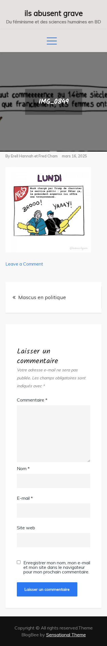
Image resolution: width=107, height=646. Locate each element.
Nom (23, 468)
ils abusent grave (54, 13)
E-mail (25, 498)
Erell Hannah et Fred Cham (34, 156)
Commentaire (32, 400)
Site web (26, 527)
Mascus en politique (42, 297)
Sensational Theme (66, 634)
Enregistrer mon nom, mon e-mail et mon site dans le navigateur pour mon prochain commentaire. (56, 567)
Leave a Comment (24, 264)
